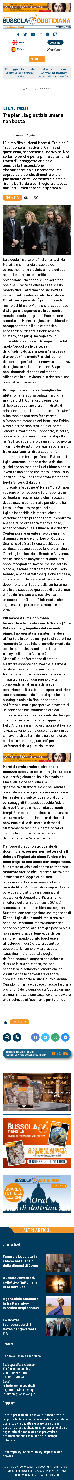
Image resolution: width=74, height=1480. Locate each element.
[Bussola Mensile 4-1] (37, 1092)
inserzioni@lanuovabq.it (19, 1394)
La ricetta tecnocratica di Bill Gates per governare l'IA (19, 1327)
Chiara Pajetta (24, 135)
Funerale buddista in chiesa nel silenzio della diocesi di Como (20, 1261)
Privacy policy (12, 1452)
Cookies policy (32, 1452)
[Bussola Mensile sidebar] (37, 1143)
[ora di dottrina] (37, 1194)
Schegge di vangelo (20, 69)
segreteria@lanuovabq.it (19, 1389)
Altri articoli (38, 1230)
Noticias (21, 49)
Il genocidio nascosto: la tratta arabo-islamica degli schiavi (21, 1303)
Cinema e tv (45, 88)
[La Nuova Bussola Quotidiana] (37, 21)
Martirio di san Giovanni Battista (54, 71)
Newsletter (54, 49)
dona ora (55, 42)
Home (29, 88)
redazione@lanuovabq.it (19, 1385)
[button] (37, 59)
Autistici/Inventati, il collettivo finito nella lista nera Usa (20, 1282)
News (21, 42)
